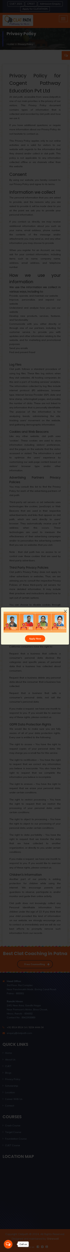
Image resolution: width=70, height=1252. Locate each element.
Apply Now (35, 638)
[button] (8, 622)
